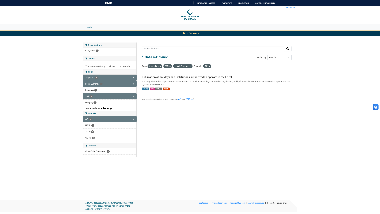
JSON (166, 89)
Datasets (194, 33)
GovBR (108, 3)
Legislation (243, 3)
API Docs (189, 99)
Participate (227, 3)
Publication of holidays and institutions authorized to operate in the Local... (188, 76)
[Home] (184, 33)
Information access (206, 3)
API (152, 89)
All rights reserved (256, 203)
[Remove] (160, 66)
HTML (145, 89)
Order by (261, 57)
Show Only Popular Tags (98, 108)
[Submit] (288, 48)
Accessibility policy (237, 203)
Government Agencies (265, 3)
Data (89, 27)
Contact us (203, 203)
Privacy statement (219, 203)
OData (158, 89)
